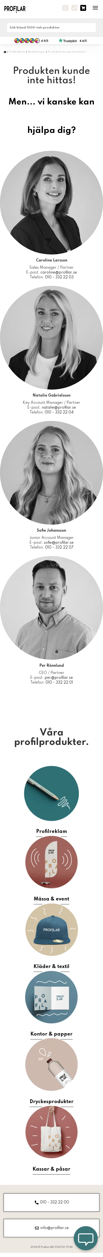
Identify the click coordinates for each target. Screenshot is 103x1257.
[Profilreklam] (51, 793)
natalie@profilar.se (59, 408)
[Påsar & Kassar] (51, 1132)
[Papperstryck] (51, 997)
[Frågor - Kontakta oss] (65, 8)
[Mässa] (51, 862)
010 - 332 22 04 (59, 412)
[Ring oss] (74, 8)
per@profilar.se (59, 678)
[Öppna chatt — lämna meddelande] (85, 1239)
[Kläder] (51, 930)
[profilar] (18, 9)
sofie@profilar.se (59, 543)
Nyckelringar (36, 51)
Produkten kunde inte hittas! (67, 51)
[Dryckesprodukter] (51, 1065)
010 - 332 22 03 (59, 277)
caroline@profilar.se (58, 273)
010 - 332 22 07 (59, 548)
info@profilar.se (54, 1228)
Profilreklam (17, 51)
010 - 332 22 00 (54, 1202)
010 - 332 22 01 (59, 683)
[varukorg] (83, 8)
